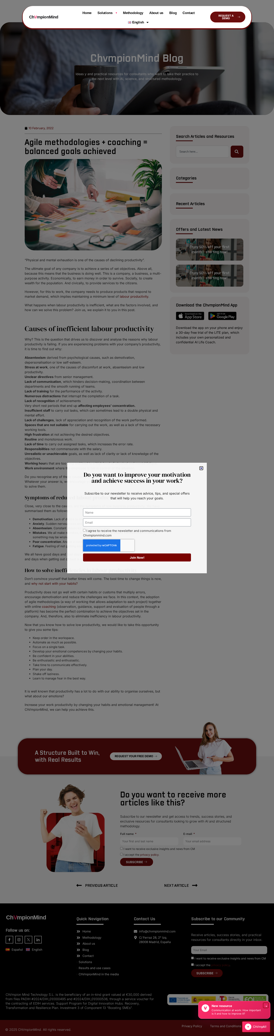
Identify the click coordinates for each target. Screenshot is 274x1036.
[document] (137, 518)
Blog (173, 13)
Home (86, 13)
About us (156, 13)
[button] (201, 468)
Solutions (107, 13)
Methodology (133, 13)
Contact (189, 13)
